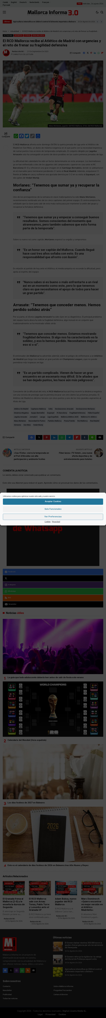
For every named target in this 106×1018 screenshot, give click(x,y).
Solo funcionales (53, 509)
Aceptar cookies (53, 501)
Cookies (48, 522)
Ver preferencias (53, 516)
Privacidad (56, 522)
